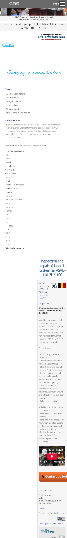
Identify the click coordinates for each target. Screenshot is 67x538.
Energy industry (12, 105)
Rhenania (9, 218)
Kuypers (8, 196)
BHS (7, 155)
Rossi (7, 222)
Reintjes (8, 211)
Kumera (8, 192)
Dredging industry (13, 101)
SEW (7, 230)
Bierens (8, 159)
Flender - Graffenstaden (14, 185)
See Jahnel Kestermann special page (50, 502)
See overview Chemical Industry (51, 513)
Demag (8, 177)
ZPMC (7, 244)
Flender (8, 181)
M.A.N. (7, 203)
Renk (7, 215)
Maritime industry (13, 109)
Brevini (8, 162)
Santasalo (9, 226)
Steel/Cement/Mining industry (18, 113)
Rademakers (10, 207)
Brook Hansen (10, 166)
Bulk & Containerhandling (16, 94)
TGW (7, 233)
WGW (7, 241)
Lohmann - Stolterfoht (14, 200)
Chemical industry (13, 98)
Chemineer (9, 170)
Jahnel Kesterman (12, 188)
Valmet (8, 237)
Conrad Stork (10, 174)
